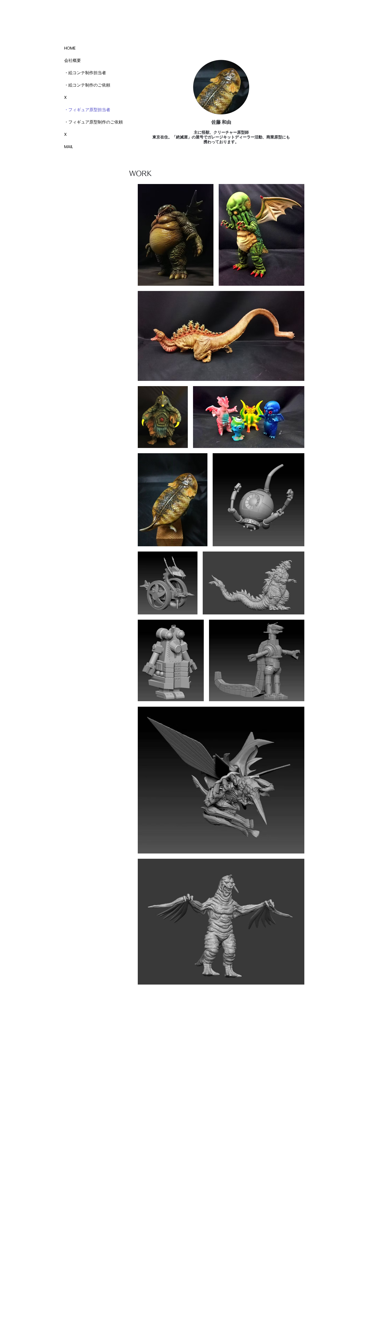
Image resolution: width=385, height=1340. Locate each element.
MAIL (68, 147)
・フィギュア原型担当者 (82, 110)
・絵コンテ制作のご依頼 (82, 85)
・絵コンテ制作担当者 (82, 73)
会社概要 (72, 60)
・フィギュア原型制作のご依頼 (82, 122)
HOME (70, 48)
